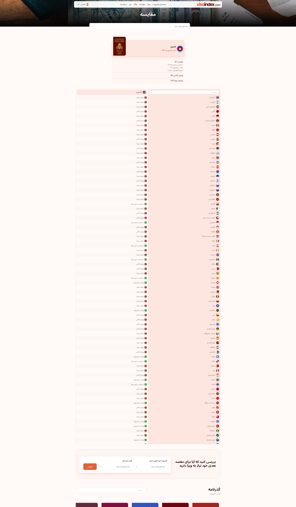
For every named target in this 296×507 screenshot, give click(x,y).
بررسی (90, 467)
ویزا (148, 4)
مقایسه (142, 4)
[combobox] (139, 26)
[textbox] (140, 26)
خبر (130, 4)
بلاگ (135, 4)
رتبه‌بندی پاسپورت (159, 4)
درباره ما (123, 4)
